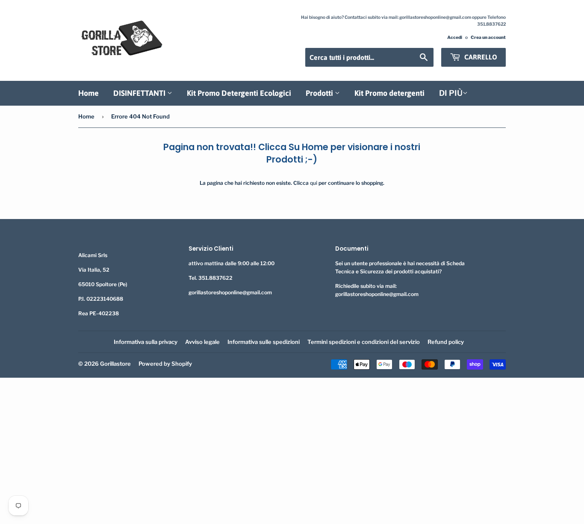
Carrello (480, 57)
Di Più (451, 93)
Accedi (454, 37)
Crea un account (488, 37)
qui (313, 183)
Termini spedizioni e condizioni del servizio (363, 341)
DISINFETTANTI (140, 93)
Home (88, 93)
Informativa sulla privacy (145, 341)
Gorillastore (115, 363)
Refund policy (446, 341)
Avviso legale (202, 341)
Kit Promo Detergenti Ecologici (239, 93)
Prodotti (320, 93)
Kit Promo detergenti (389, 93)
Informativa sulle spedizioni (263, 341)
